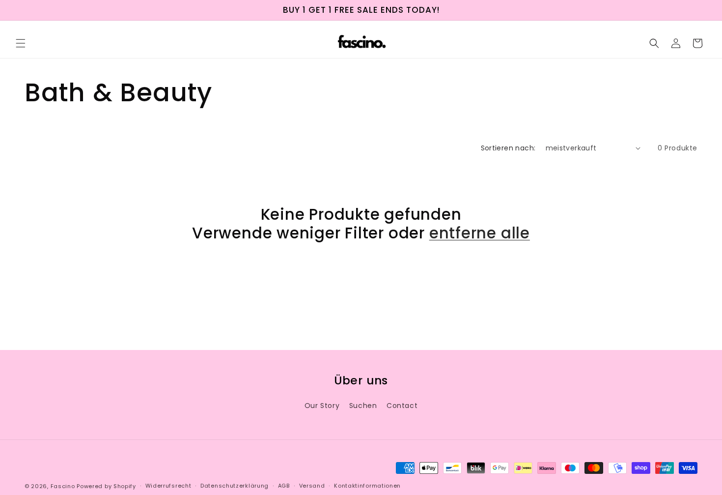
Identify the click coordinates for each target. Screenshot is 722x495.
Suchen (363, 405)
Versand (312, 486)
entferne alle (479, 233)
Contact (402, 405)
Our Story (322, 405)
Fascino (63, 486)
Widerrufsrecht (168, 486)
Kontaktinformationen (367, 486)
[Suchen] (654, 43)
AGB (284, 486)
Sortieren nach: (508, 148)
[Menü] (20, 43)
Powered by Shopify (106, 486)
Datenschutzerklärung (234, 486)
